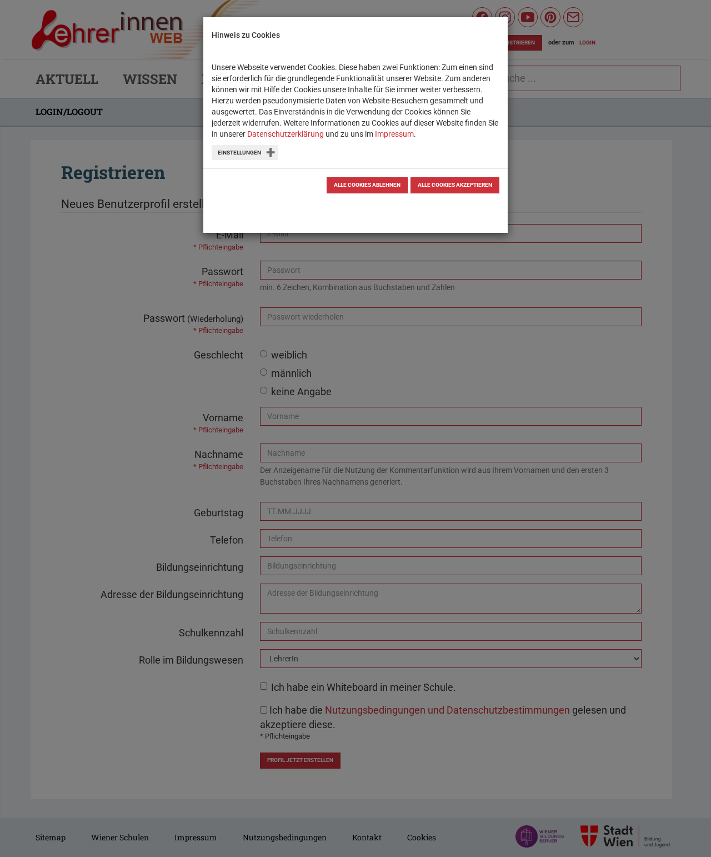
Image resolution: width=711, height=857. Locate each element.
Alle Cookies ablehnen (367, 185)
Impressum (394, 133)
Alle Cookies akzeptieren (455, 185)
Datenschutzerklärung (285, 133)
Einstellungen (239, 153)
